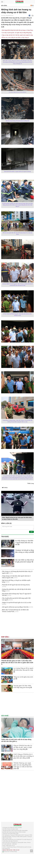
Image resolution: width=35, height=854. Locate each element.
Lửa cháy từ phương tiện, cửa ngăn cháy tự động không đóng (17, 32)
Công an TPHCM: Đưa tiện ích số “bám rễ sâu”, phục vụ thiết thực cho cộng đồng (22, 747)
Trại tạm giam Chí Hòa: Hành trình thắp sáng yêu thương (22, 686)
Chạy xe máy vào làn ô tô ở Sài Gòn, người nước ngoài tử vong (17, 35)
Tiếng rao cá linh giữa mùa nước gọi (23, 678)
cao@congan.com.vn (10, 845)
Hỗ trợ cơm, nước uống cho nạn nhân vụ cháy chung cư (15, 37)
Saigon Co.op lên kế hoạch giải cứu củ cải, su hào (16, 602)
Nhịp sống (5, 637)
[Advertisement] (17, 625)
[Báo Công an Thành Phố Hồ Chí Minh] (19, 1)
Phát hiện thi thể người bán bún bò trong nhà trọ (16, 585)
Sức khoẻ (5, 715)
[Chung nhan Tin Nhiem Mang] (9, 851)
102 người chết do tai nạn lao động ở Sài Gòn (15, 607)
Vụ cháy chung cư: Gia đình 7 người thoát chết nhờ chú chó (24, 542)
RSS (33, 5)
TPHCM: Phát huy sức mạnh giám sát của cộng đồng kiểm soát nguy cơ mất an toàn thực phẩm (22, 765)
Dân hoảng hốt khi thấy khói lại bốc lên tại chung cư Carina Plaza (17, 30)
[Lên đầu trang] (31, 850)
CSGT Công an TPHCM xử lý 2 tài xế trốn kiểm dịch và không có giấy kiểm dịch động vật (23, 756)
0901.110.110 (16, 850)
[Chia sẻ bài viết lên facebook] (29, 15)
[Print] (32, 15)
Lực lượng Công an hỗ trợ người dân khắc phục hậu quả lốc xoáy (23, 669)
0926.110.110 (9, 850)
